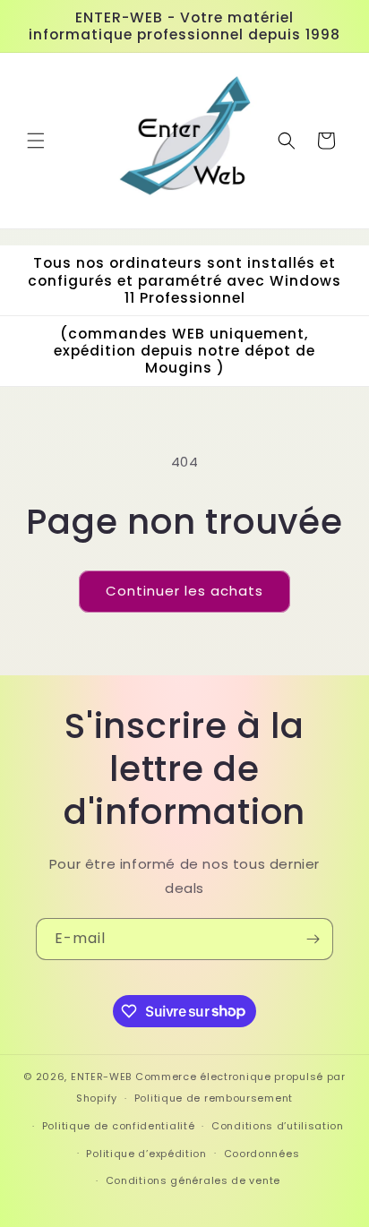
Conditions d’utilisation (277, 1126)
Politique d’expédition (146, 1153)
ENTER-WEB (101, 1076)
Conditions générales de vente (193, 1180)
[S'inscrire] (312, 939)
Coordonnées (262, 1153)
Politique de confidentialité (118, 1126)
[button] (36, 140)
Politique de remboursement (213, 1098)
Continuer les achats (184, 590)
